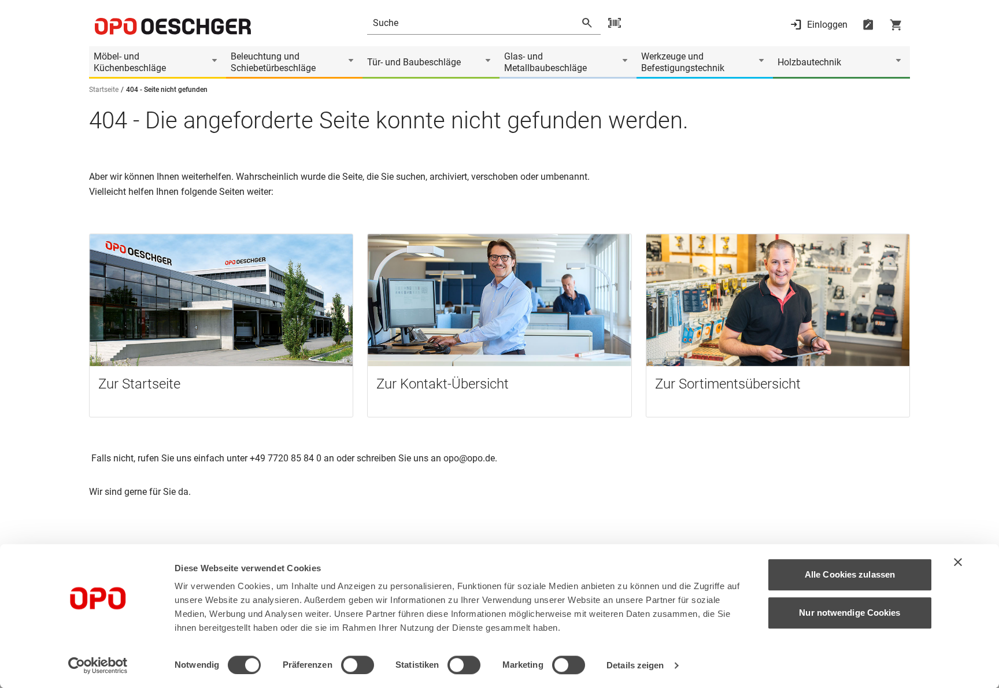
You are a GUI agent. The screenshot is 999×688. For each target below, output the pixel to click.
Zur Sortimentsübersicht (728, 384)
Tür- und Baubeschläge (414, 62)
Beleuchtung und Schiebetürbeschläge (273, 62)
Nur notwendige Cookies (849, 612)
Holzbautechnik (809, 62)
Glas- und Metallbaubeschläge (545, 62)
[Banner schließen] (958, 562)
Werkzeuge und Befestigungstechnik (682, 62)
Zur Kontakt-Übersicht (442, 384)
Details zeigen (635, 665)
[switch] (357, 665)
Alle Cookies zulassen (850, 574)
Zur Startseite (139, 384)
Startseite (104, 90)
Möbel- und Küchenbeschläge (130, 62)
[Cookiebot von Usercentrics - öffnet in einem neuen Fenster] (98, 665)
